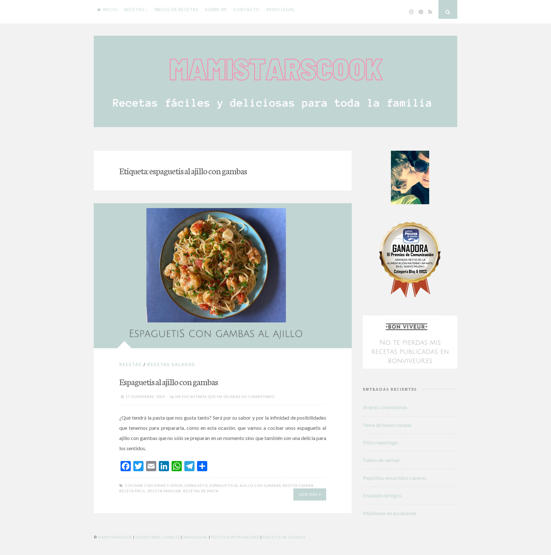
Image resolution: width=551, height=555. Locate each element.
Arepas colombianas (385, 407)
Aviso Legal (195, 537)
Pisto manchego (380, 442)
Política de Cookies (284, 537)
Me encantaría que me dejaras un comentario (225, 396)
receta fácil (132, 491)
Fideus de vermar (381, 460)
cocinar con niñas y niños (154, 485)
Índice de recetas (176, 9)
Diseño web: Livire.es (158, 537)
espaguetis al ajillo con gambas (245, 485)
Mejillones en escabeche (389, 513)
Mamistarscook (115, 537)
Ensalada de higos (382, 495)
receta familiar (164, 491)
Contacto (246, 9)
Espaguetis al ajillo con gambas (168, 381)
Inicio (110, 9)
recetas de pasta (200, 491)
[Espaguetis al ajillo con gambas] (223, 275)
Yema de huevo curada (387, 425)
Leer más (308, 494)
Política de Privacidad (235, 537)
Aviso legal (280, 9)
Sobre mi (216, 9)
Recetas (134, 9)
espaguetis (196, 485)
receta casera (298, 485)
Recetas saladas (171, 364)
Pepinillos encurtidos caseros (394, 478)
